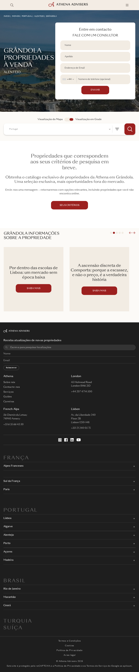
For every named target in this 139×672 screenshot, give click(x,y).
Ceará (7, 605)
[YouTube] (78, 440)
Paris (6, 489)
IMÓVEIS (15, 16)
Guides (7, 397)
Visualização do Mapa (50, 119)
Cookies (69, 646)
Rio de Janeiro (12, 589)
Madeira (8, 560)
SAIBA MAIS (33, 288)
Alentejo (8, 535)
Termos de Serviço (96, 666)
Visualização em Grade (88, 119)
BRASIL (14, 581)
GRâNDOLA (51, 16)
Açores (7, 552)
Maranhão (9, 597)
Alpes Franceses (13, 466)
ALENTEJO (39, 16)
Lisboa (7, 518)
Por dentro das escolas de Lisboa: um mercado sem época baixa (33, 273)
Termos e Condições (69, 641)
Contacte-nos (11, 387)
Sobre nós (9, 382)
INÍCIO (7, 16)
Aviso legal (70, 655)
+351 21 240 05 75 (81, 428)
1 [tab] (111, 233)
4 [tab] (120, 233)
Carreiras (8, 401)
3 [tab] (117, 233)
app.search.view (69, 119)
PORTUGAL (27, 16)
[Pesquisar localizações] (12, 5)
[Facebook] (66, 440)
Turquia (17, 621)
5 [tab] (123, 233)
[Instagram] (60, 440)
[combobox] (69, 79)
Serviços (8, 392)
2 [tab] (114, 233)
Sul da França (11, 481)
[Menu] (127, 5)
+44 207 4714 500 (81, 391)
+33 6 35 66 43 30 (13, 424)
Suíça (13, 628)
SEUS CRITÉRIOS (69, 205)
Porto (7, 543)
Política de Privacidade (69, 650)
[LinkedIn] (72, 440)
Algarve (8, 526)
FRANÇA (16, 458)
